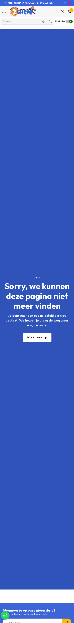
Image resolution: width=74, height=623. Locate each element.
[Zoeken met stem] (43, 21)
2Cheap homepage (37, 337)
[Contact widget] (5, 615)
